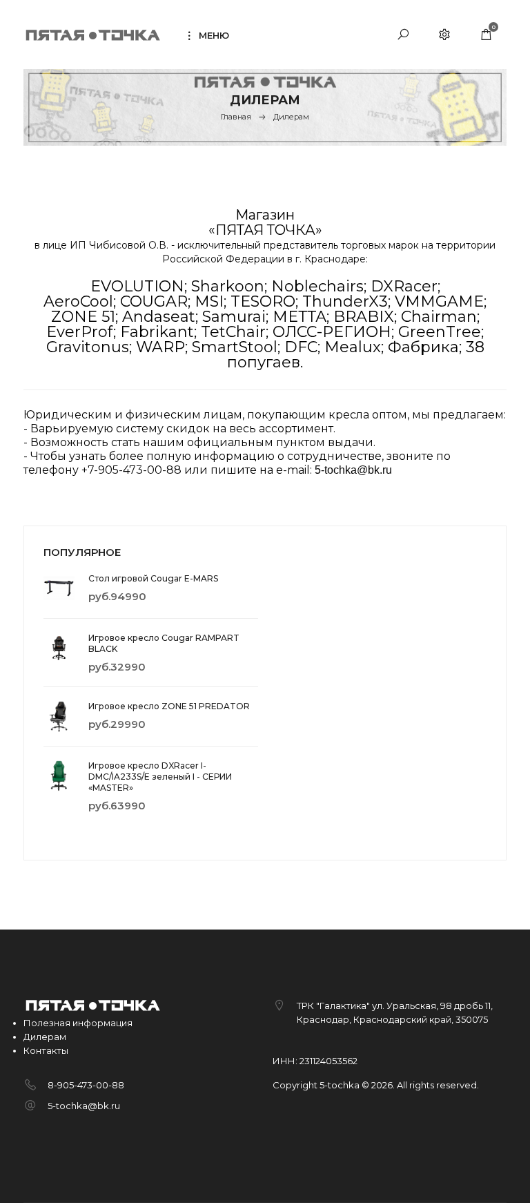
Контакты (45, 1050)
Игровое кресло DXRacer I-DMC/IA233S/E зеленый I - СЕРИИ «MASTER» (160, 776)
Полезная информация (77, 1022)
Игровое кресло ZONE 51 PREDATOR (169, 706)
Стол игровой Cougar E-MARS (153, 578)
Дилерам (44, 1036)
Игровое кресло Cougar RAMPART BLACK (163, 643)
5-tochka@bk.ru (84, 1105)
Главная (236, 117)
